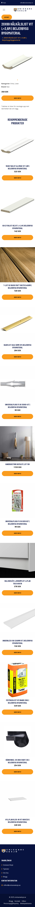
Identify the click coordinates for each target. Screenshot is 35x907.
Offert (6, 17)
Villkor (24, 901)
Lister (17, 84)
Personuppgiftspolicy (11, 903)
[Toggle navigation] (3, 10)
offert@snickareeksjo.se (26, 3)
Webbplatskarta (25, 903)
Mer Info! (17, 98)
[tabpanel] (17, 62)
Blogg (5, 877)
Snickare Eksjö (8, 865)
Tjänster (6, 869)
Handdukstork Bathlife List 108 (17, 464)
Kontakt (17, 901)
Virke (12, 84)
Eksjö (4, 3)
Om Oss (5, 873)
